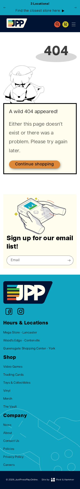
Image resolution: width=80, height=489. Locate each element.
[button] (57, 24)
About (7, 433)
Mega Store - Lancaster (20, 332)
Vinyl (6, 390)
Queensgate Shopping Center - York (29, 348)
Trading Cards (13, 374)
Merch (7, 398)
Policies (8, 449)
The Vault (10, 406)
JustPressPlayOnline (26, 480)
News (7, 425)
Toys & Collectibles (16, 382)
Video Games (13, 366)
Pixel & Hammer (65, 480)
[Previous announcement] (4, 7)
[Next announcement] (75, 7)
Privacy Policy (13, 457)
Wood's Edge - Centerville (21, 340)
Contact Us (11, 441)
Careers (9, 465)
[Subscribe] (68, 260)
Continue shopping (34, 164)
